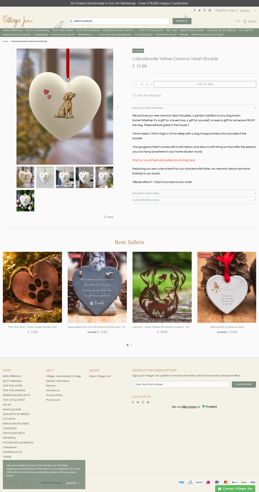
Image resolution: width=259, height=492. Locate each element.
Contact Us (53, 390)
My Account (53, 400)
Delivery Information (58, 381)
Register (221, 10)
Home (5, 41)
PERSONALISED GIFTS (16, 395)
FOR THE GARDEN (14, 390)
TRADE (7, 457)
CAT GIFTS (9, 419)
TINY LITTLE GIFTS (14, 400)
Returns (51, 385)
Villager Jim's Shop (18, 21)
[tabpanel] (32, 297)
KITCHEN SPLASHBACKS (18, 442)
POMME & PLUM (12, 452)
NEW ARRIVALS (12, 376)
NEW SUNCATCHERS (16, 423)
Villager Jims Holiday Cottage (63, 376)
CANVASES (10, 428)
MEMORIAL (9, 438)
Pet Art (7, 404)
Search (182, 21)
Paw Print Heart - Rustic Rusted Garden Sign (32, 327)
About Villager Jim (100, 376)
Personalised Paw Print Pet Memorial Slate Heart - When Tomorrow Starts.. (97, 327)
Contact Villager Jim (236, 488)
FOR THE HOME (12, 385)
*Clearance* (10, 447)
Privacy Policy (54, 395)
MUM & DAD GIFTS (14, 433)
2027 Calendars (12, 381)
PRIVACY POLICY (52, 483)
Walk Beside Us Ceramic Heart (227, 327)
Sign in (233, 10)
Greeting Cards (12, 409)
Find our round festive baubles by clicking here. (163, 160)
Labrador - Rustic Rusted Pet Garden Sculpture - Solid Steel (162, 327)
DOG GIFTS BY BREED (16, 414)
